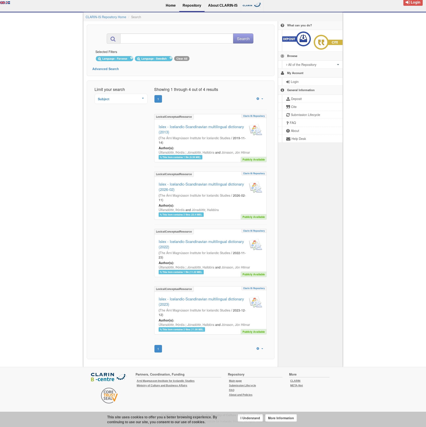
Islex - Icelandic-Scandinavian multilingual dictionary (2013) (201, 129)
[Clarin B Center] (109, 377)
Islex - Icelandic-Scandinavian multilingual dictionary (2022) (201, 244)
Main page (235, 380)
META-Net (296, 385)
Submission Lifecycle (242, 385)
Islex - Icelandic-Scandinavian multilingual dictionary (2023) (201, 301)
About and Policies (240, 394)
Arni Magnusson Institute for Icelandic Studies (166, 380)
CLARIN (295, 380)
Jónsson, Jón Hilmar (235, 152)
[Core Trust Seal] (109, 395)
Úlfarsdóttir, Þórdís (172, 152)
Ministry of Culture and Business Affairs (162, 385)
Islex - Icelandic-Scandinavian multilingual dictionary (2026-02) (201, 186)
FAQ (231, 390)
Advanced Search (105, 69)
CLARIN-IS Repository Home (106, 17)
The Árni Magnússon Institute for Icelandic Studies (195, 138)
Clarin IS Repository (254, 116)
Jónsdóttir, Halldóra (200, 152)
